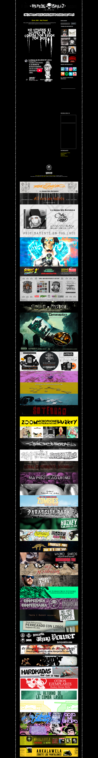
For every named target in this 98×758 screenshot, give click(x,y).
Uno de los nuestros (64, 156)
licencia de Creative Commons (50, 175)
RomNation (63, 154)
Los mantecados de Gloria (65, 152)
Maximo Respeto (64, 153)
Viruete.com (63, 155)
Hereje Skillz (37, 175)
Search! (73, 23)
